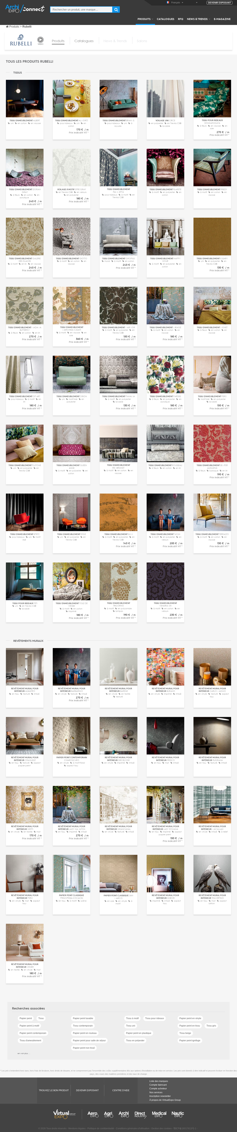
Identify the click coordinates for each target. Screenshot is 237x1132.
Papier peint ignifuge (189, 1040)
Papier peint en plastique (138, 1033)
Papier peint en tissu (189, 1025)
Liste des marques (158, 1081)
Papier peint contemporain (33, 1033)
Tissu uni (130, 1025)
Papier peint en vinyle (190, 1018)
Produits (144, 19)
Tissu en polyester (135, 1040)
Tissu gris (211, 1025)
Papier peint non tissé (84, 1048)
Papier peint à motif (29, 1025)
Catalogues (165, 19)
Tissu (41, 1018)
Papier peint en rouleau (85, 1033)
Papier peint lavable (83, 1018)
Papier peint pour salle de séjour (89, 1040)
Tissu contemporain (83, 1025)
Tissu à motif (132, 1018)
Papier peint (26, 1018)
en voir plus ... (24, 1053)
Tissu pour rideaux (154, 1018)
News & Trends (197, 19)
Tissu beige (185, 1033)
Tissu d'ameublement (30, 1040)
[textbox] (81, 9)
